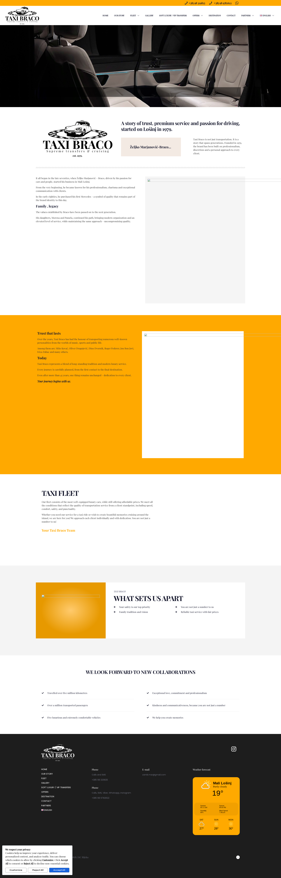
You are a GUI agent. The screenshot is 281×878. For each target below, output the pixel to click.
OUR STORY (47, 773)
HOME (44, 769)
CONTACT (46, 801)
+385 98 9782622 (223, 3)
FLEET (44, 778)
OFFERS (44, 791)
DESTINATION (47, 796)
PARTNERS (46, 805)
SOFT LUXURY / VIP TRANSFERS (56, 787)
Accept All (59, 870)
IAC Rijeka (83, 857)
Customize (16, 870)
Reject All (37, 870)
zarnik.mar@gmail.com (154, 774)
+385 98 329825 (197, 3)
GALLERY (45, 782)
